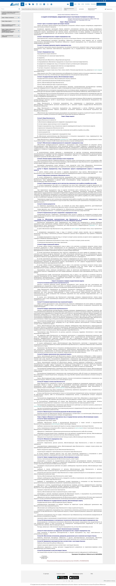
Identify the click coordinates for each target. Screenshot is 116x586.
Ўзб (79, 4)
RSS (92, 573)
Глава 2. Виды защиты (7, 21)
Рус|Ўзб (87, 4)
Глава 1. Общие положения (8, 17)
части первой (98, 70)
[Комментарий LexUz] (33, 4)
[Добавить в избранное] (26, 4)
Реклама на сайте (78, 573)
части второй (38, 406)
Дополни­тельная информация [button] (92, 9)
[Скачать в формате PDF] (48, 4)
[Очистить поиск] (19, 9)
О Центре (46, 573)
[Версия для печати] (51, 4)
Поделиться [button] (109, 9)
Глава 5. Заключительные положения (7, 36)
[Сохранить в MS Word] (44, 4)
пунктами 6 (63, 139)
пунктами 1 (92, 225)
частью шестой (60, 387)
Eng (75, 4)
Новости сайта (61, 573)
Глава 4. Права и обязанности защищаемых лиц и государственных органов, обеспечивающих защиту (8, 31)
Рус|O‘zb (93, 4)
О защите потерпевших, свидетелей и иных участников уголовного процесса (10, 13)
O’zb (82, 4)
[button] (10, 13)
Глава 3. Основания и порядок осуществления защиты (9, 25)
